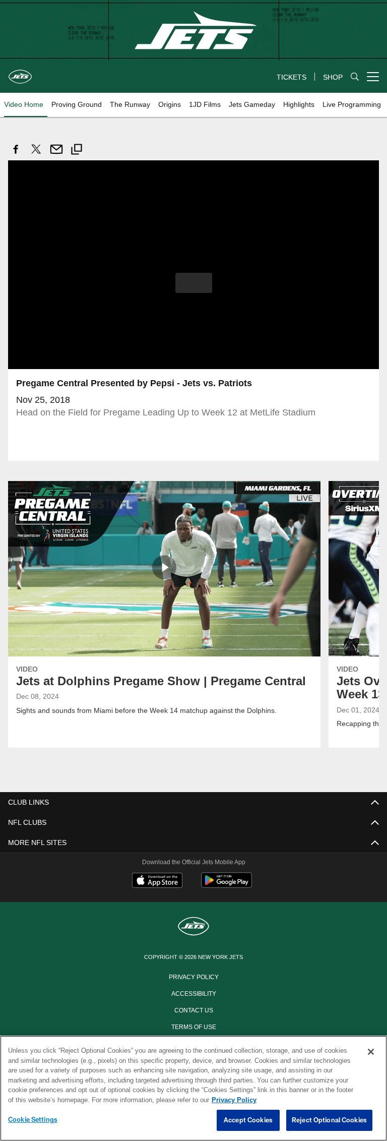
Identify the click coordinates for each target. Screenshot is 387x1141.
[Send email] (56, 154)
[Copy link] (77, 150)
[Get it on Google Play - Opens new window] (226, 884)
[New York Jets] (193, 926)
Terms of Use (193, 1025)
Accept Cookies (248, 1120)
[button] (194, 282)
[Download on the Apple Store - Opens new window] (157, 880)
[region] (193, 1088)
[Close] (371, 1052)
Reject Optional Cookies (329, 1120)
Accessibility (193, 992)
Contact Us (193, 1008)
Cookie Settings (32, 1120)
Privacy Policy (193, 975)
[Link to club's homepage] (20, 73)
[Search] (355, 77)
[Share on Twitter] (36, 154)
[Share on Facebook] (16, 154)
